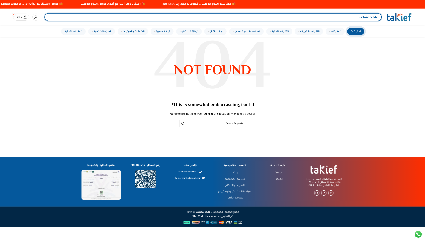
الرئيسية (279, 173)
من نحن (234, 173)
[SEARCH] (183, 123)
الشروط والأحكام (234, 185)
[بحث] (49, 17)
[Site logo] (399, 17)
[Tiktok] (323, 193)
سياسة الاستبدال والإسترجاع (234, 192)
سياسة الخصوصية (235, 179)
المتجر (279, 179)
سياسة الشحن (234, 198)
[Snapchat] (316, 193)
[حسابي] (36, 17)
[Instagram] (330, 193)
